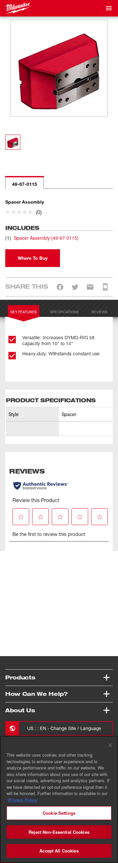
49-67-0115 (24, 184)
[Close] (110, 745)
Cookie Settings (59, 813)
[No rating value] (20, 212)
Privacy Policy (22, 800)
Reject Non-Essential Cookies (59, 832)
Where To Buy (33, 258)
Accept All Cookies (58, 851)
